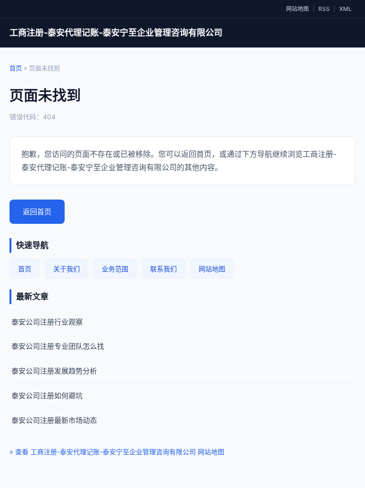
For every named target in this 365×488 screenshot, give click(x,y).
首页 (16, 68)
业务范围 (115, 269)
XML (345, 8)
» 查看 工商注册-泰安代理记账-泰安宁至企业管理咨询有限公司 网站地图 (117, 452)
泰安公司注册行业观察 (47, 321)
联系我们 (163, 269)
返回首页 (37, 211)
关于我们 (66, 269)
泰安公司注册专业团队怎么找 (57, 346)
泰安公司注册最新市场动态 (54, 420)
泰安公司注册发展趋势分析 (54, 370)
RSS (324, 8)
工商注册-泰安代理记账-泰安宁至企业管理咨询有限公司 (116, 33)
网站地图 (297, 8)
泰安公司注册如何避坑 (47, 395)
